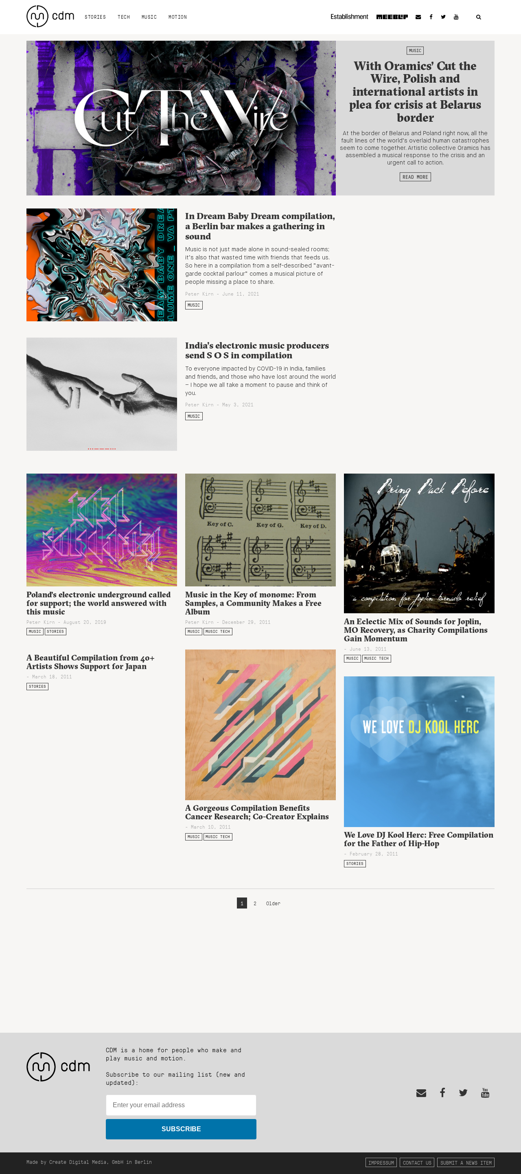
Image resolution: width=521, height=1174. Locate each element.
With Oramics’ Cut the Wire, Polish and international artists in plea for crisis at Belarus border (415, 92)
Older (273, 903)
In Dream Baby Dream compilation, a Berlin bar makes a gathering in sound (260, 225)
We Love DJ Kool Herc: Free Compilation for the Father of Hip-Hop (418, 839)
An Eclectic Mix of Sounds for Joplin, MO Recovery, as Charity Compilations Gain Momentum (416, 630)
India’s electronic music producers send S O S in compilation (257, 350)
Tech (124, 16)
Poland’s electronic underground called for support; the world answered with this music (98, 603)
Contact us (417, 1162)
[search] (479, 17)
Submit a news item (466, 1162)
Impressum (381, 1162)
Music (149, 16)
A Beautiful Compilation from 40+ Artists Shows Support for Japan (90, 662)
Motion (178, 16)
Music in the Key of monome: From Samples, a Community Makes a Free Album (253, 603)
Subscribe (181, 1129)
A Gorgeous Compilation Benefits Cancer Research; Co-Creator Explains (257, 812)
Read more (415, 176)
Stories (95, 16)
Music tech (218, 631)
